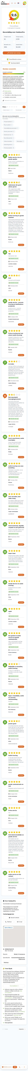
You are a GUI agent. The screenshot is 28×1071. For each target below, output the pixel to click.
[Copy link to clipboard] (12, 3)
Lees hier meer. (17, 1015)
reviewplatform (9, 997)
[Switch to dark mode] (15, 3)
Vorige (6, 1029)
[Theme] (20, 1067)
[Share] (15, 1067)
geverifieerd (21, 1011)
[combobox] (7, 110)
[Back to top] (24, 1067)
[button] (14, 1022)
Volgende (21, 1029)
